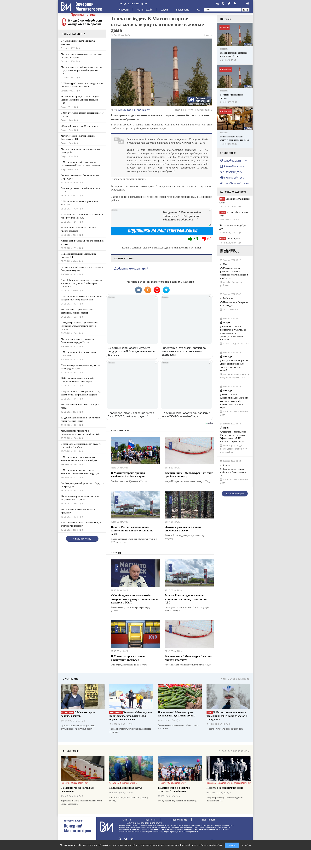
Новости (124, 9)
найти (245, 9)
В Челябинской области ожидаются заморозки (85, 22)
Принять (232, 845)
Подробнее (246, 844)
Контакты (150, 819)
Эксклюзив (182, 9)
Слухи (164, 9)
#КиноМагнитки (233, 166)
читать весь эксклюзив (235, 678)
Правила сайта (179, 819)
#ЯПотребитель (233, 177)
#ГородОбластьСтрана (234, 183)
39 (195, 238)
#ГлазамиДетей (232, 172)
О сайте (126, 819)
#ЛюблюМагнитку (235, 160)
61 (209, 238)
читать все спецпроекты (234, 750)
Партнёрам (208, 819)
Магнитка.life (145, 9)
